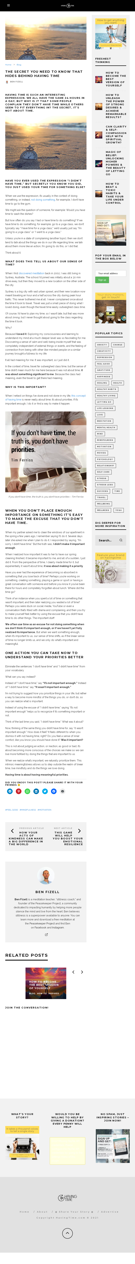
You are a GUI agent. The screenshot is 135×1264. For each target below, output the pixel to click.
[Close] (129, 599)
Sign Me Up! (103, 649)
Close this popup (23, 659)
